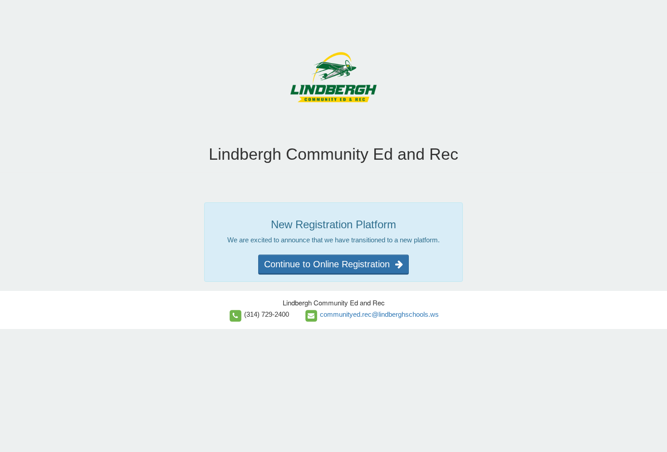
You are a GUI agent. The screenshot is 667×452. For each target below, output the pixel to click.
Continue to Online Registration (329, 264)
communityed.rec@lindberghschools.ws (379, 314)
